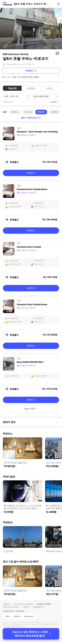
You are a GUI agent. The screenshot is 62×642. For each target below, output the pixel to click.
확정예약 (41, 112)
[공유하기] (57, 12)
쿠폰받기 (29, 70)
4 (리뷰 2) (29, 64)
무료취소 (14, 112)
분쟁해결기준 (38, 607)
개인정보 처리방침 (43, 604)
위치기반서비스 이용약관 (23, 604)
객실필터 (54, 102)
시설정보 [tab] (31, 88)
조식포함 (28, 112)
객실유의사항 (39, 145)
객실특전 (54, 112)
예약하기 (31, 172)
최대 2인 (12, 149)
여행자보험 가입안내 (11, 607)
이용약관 (6, 604)
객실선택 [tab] (12, 88)
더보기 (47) (29, 408)
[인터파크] (6, 4)
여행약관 (25, 607)
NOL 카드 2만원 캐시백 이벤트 (26, 77)
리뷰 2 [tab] (50, 88)
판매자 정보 (9, 422)
